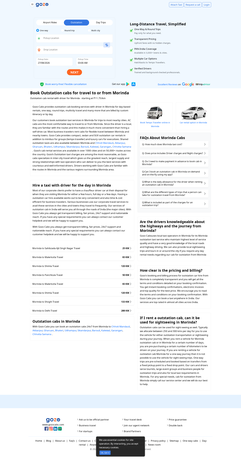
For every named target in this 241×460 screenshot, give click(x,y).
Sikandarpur (72, 146)
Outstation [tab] (76, 22)
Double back (175, 425)
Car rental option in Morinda (193, 122)
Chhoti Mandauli (104, 142)
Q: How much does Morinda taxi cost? (162, 144)
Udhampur (59, 146)
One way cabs (190, 440)
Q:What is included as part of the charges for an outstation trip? (167, 204)
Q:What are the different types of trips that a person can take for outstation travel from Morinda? (172, 194)
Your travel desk (133, 419)
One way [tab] (44, 30)
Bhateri (48, 146)
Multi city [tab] (95, 30)
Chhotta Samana (121, 146)
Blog (48, 440)
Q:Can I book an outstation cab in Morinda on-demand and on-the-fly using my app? (171, 173)
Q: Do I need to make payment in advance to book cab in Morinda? (172, 163)
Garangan (105, 146)
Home (38, 440)
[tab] (48, 30)
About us (60, 440)
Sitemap (174, 440)
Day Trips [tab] (101, 22)
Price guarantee (178, 419)
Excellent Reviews (167, 84)
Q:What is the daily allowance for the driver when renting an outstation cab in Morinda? (172, 183)
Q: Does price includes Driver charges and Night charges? (172, 153)
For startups (85, 431)
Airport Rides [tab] (50, 22)
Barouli (85, 146)
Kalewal (94, 146)
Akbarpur (120, 142)
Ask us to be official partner (94, 419)
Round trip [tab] (70, 30)
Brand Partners (132, 431)
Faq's (72, 440)
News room (154, 444)
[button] (32, 5)
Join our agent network (136, 425)
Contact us (85, 440)
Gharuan (37, 146)
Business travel (87, 425)
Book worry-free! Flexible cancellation (66, 84)
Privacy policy (158, 440)
